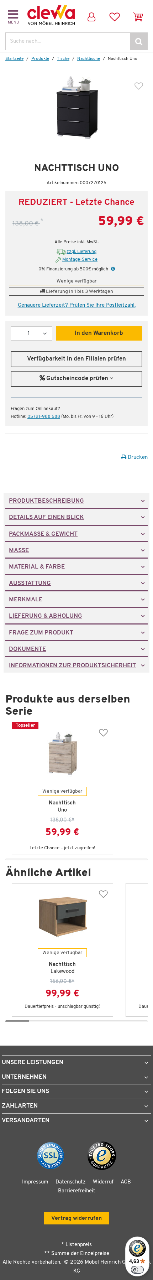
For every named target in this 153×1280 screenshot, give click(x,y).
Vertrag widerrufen (76, 1218)
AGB (126, 1182)
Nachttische (88, 59)
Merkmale (25, 600)
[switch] (137, 1270)
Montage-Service (79, 259)
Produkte (40, 59)
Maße (19, 551)
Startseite (14, 59)
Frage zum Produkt (41, 633)
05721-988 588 (43, 416)
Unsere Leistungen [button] (32, 1062)
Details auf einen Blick (46, 517)
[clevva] (51, 15)
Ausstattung (30, 583)
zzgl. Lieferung (81, 251)
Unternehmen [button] (24, 1077)
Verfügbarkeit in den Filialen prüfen (76, 359)
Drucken (137, 457)
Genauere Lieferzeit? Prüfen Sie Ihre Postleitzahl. (77, 305)
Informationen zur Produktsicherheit (72, 666)
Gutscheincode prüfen (77, 379)
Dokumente (27, 649)
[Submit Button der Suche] (139, 41)
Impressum (35, 1182)
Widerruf (103, 1182)
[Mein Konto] (91, 15)
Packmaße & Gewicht (43, 534)
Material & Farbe (37, 567)
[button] (112, 269)
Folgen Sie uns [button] (25, 1091)
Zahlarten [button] (20, 1106)
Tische (63, 59)
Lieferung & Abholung (45, 616)
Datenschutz (71, 1182)
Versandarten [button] (25, 1121)
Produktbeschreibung (46, 501)
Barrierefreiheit (76, 1191)
